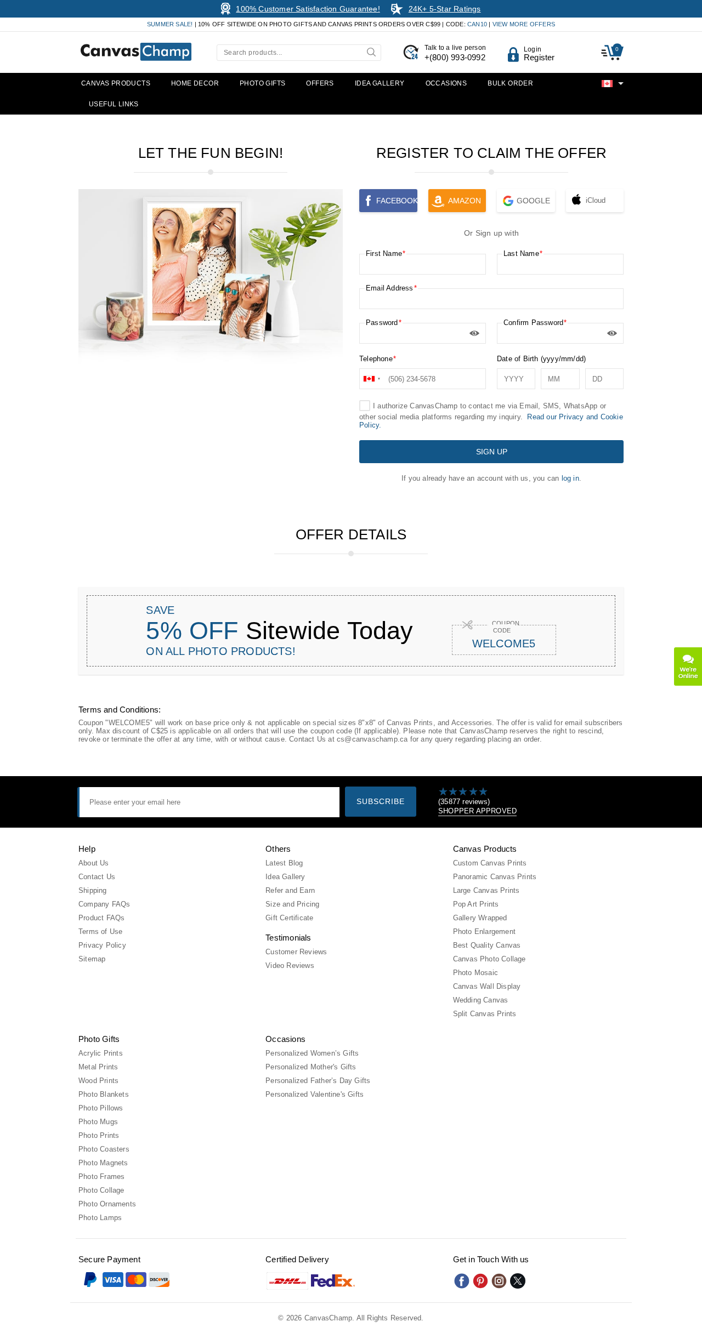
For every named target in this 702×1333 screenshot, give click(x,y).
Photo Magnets (103, 1163)
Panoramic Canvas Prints (495, 877)
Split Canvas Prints (485, 1014)
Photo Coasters (103, 1149)
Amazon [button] (464, 200)
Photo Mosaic (475, 973)
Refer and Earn (290, 890)
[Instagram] (499, 1281)
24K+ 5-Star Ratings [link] (445, 8)
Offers (319, 83)
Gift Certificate (289, 918)
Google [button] (533, 200)
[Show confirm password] (612, 333)
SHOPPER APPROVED (477, 811)
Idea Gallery (380, 83)
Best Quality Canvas (487, 945)
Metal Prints (98, 1067)
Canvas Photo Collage (489, 959)
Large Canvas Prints (486, 890)
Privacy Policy (102, 945)
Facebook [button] (396, 200)
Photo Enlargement (484, 931)
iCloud (595, 200)
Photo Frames (101, 1176)
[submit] (373, 51)
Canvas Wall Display (487, 986)
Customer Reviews (296, 952)
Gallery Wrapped (480, 918)
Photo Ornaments (107, 1204)
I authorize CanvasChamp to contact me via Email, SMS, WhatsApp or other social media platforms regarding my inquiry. (491, 415)
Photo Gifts (262, 83)
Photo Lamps (100, 1218)
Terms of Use (100, 931)
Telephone (376, 359)
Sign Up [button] (491, 451)
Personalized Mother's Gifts (310, 1067)
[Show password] (474, 333)
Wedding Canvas (480, 1000)
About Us (93, 863)
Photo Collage (101, 1190)
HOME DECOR (195, 83)
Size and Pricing (292, 904)
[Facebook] (462, 1281)
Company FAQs (104, 904)
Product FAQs (101, 918)
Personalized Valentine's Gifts (314, 1094)
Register (539, 57)
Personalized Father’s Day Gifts (317, 1080)
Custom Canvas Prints (490, 863)
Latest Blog (284, 863)
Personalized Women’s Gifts (312, 1053)
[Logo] (136, 52)
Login (532, 49)
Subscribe (380, 801)
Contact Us (96, 877)
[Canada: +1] (372, 379)
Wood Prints (98, 1080)
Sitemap (91, 959)
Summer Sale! (170, 24)
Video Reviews (289, 965)
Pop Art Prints (476, 904)
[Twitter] (517, 1281)
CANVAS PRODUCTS (115, 83)
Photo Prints (98, 1135)
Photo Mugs (98, 1122)
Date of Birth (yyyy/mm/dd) (541, 359)
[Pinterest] (480, 1281)
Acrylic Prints (100, 1053)
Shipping (92, 890)
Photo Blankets (103, 1094)
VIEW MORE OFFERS (523, 24)
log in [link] (570, 478)
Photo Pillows (100, 1108)
